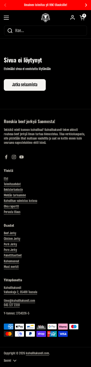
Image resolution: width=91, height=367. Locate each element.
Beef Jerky (10, 233)
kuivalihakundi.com (37, 353)
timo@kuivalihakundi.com (19, 301)
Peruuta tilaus (12, 212)
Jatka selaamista (24, 84)
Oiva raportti (11, 206)
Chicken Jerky (12, 239)
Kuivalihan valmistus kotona (20, 201)
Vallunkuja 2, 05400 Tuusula (20, 292)
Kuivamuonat (11, 261)
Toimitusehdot (12, 184)
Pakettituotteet (13, 255)
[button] (82, 18)
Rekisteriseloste (13, 190)
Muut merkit (11, 267)
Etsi (6, 178)
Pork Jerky (10, 244)
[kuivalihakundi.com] (45, 18)
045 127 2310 (12, 305)
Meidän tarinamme (15, 195)
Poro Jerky (10, 250)
